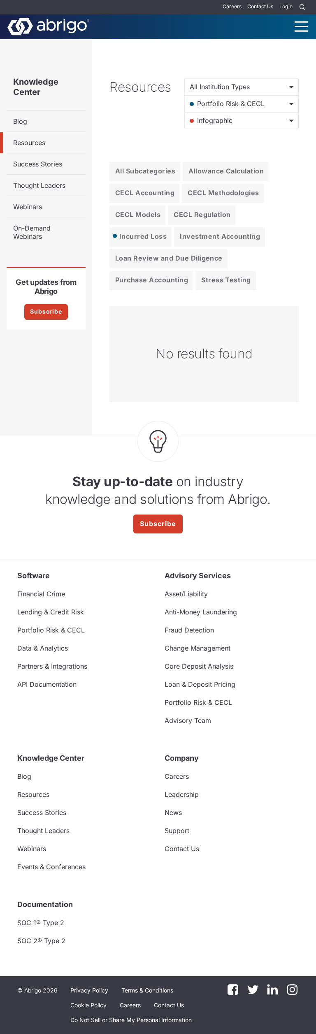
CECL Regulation (202, 214)
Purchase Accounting (151, 280)
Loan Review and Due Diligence (169, 258)
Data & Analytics (42, 648)
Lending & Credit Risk (50, 612)
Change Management (197, 648)
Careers (232, 6)
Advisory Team (188, 720)
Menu (301, 26)
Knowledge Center (35, 87)
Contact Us (260, 6)
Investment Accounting (220, 236)
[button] (131, 1020)
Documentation (45, 904)
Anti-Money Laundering (201, 612)
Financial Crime (41, 594)
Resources (29, 142)
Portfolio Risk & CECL (51, 630)
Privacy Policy (89, 990)
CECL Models (137, 214)
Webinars (27, 207)
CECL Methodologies (223, 193)
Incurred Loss (143, 236)
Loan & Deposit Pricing (200, 684)
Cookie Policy (88, 1005)
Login (286, 6)
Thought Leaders (39, 185)
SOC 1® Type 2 (40, 923)
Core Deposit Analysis (199, 666)
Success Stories (37, 164)
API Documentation (47, 684)
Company (182, 758)
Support (177, 830)
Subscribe (46, 311)
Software (33, 575)
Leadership (182, 794)
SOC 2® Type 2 (41, 941)
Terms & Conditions (147, 990)
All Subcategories (145, 171)
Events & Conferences (51, 867)
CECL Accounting (144, 193)
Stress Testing (226, 280)
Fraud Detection (189, 630)
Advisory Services (198, 575)
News (173, 812)
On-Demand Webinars (32, 232)
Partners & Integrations (52, 666)
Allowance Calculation (226, 171)
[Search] (302, 7)
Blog (20, 121)
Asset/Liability (186, 594)
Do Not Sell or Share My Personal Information (131, 1019)
